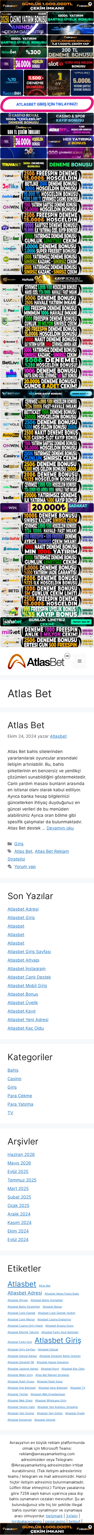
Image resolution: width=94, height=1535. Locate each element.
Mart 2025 (18, 1188)
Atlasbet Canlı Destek (29, 977)
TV (10, 1112)
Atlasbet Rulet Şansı (50, 1381)
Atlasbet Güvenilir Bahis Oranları (60, 1356)
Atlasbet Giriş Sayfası (29, 951)
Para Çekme (20, 1095)
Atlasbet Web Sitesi (20, 1400)
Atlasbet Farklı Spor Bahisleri (59, 1332)
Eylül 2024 (18, 1239)
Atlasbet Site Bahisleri (22, 1387)
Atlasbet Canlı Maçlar (21, 1319)
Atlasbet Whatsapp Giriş (50, 1400)
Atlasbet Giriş (21, 917)
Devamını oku (60, 828)
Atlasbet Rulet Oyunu (21, 1381)
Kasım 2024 (20, 1222)
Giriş (19, 843)
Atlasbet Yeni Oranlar (21, 1413)
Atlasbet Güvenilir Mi (21, 1362)
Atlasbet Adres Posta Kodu (62, 1293)
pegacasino (55, 1521)
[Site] (47, 176)
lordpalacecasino (27, 1521)
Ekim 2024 (18, 1231)
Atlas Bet (26, 725)
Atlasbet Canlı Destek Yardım (56, 1313)
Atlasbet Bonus (23, 994)
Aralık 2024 (19, 1214)
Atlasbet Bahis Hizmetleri (47, 1300)
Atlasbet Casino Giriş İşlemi (25, 1325)
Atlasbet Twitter (18, 1394)
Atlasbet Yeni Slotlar (50, 1413)
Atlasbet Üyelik (23, 1002)
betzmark (54, 1515)
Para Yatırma (20, 1104)
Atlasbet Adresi (23, 909)
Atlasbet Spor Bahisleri (53, 1387)
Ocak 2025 (18, 1205)
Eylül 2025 (18, 1171)
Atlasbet (16, 926)
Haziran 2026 (21, 1154)
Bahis (13, 1070)
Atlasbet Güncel (48, 1349)
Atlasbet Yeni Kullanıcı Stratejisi (57, 1407)
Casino (14, 1078)
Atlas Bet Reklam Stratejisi (52, 1375)
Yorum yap (25, 866)
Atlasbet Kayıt (22, 1011)
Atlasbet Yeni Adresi (28, 1019)
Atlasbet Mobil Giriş (27, 985)
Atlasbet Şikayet (44, 1419)
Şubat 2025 (19, 1197)
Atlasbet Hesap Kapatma (52, 1362)
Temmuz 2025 (22, 1180)
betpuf (74, 1521)
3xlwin (72, 1515)
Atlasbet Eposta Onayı (59, 1325)
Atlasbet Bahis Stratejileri (24, 1306)
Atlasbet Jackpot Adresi (23, 1368)
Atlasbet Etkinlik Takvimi (23, 1332)
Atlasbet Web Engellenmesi (48, 1394)
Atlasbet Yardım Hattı (21, 1407)
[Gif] (47, 279)
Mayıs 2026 (19, 1163)
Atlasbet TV (77, 1387)
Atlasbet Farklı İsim (20, 1342)
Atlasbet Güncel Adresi (22, 1356)
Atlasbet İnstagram (27, 968)
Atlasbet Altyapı (23, 960)
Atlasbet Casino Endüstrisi (54, 1319)
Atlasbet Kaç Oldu (26, 1028)
